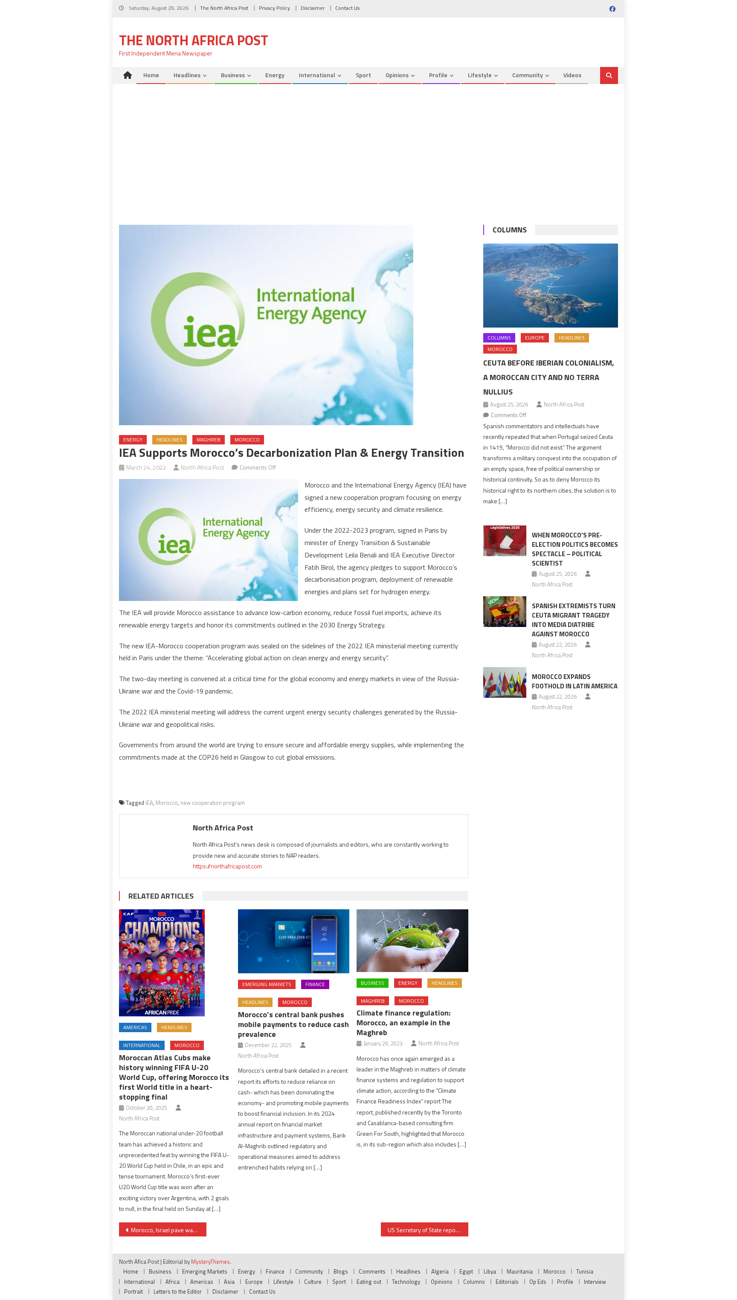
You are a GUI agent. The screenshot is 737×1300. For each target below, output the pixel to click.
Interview (595, 1281)
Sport (363, 74)
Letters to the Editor (178, 1291)
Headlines (187, 74)
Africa (172, 1281)
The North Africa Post (224, 8)
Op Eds (537, 1281)
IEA (149, 802)
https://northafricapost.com (227, 866)
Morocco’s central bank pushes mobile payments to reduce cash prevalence (293, 1024)
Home (151, 74)
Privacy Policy (274, 8)
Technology (406, 1281)
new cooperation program (212, 802)
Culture (313, 1281)
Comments (372, 1271)
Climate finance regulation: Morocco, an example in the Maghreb (403, 1022)
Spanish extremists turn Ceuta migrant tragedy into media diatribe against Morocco (573, 620)
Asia (229, 1281)
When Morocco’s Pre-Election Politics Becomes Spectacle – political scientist (575, 549)
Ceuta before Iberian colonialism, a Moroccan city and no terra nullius (548, 377)
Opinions (397, 74)
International (317, 74)
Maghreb (209, 439)
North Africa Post (202, 467)
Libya (490, 1271)
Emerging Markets (266, 984)
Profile (438, 74)
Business (233, 74)
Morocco (247, 439)
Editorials (507, 1281)
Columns (510, 229)
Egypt (466, 1271)
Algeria (440, 1271)
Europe (535, 338)
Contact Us (347, 8)
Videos (572, 74)
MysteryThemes (210, 1261)
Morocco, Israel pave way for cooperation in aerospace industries (168, 1229)
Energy (274, 74)
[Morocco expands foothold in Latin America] (504, 682)
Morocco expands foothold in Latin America (575, 681)
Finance (315, 984)
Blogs (341, 1271)
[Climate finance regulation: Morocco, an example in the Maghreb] (412, 940)
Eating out (369, 1281)
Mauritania (520, 1271)
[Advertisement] (368, 148)
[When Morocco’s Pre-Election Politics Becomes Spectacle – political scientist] (504, 540)
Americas (135, 1027)
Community (527, 74)
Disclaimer (313, 8)
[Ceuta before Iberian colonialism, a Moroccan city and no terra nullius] (550, 286)
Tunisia (584, 1271)
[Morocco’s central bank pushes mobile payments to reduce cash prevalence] (294, 941)
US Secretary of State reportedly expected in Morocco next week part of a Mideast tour (428, 1229)
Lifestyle (480, 74)
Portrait (133, 1291)
